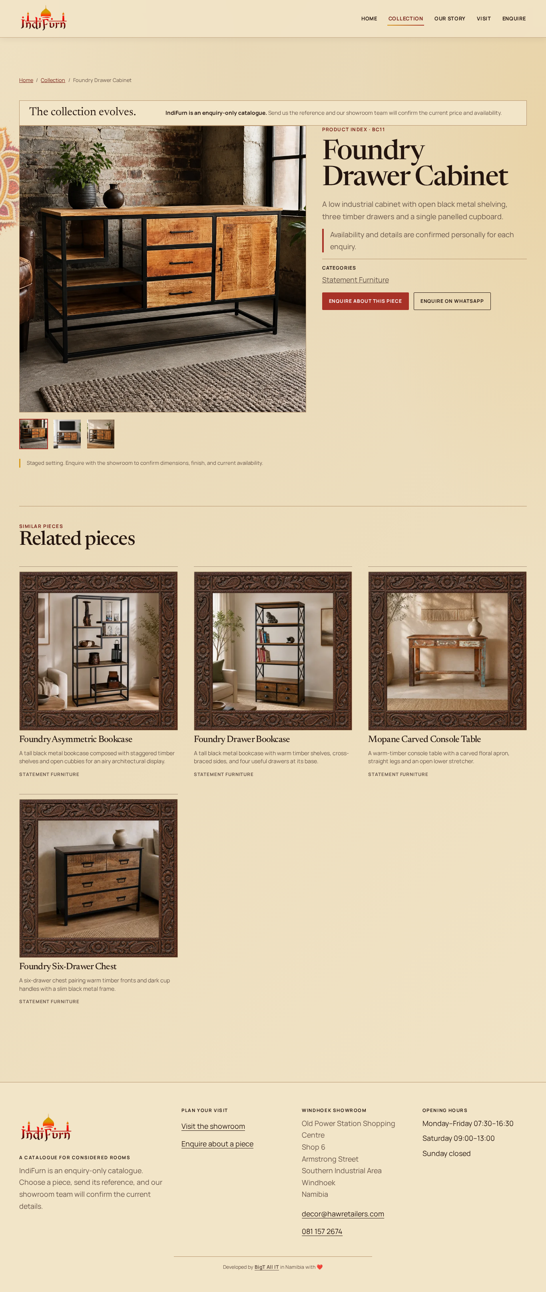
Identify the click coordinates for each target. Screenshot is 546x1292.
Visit (484, 18)
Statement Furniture (355, 279)
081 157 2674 (322, 1231)
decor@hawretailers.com (343, 1213)
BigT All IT (267, 1267)
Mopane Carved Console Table (424, 739)
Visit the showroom (213, 1126)
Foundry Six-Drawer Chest (67, 967)
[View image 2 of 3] (67, 434)
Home (369, 18)
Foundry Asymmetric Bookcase (75, 739)
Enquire (514, 18)
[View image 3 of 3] (100, 434)
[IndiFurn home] (44, 18)
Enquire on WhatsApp (452, 301)
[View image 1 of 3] (33, 434)
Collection (406, 18)
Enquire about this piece (365, 301)
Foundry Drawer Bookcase (242, 739)
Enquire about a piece (217, 1143)
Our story (450, 18)
